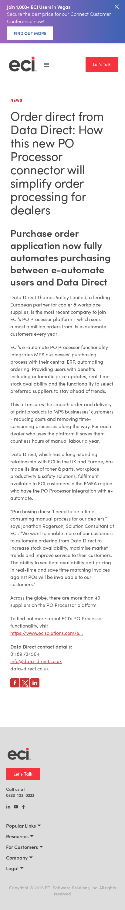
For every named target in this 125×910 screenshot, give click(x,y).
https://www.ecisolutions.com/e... (46, 633)
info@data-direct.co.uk (36, 661)
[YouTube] (16, 807)
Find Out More (30, 33)
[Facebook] (23, 807)
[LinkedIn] (8, 807)
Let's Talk (102, 64)
